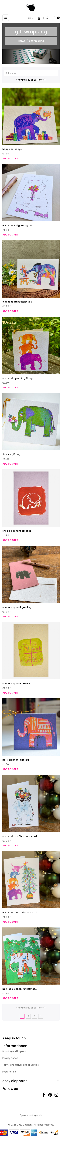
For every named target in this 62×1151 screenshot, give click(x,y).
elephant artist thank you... (17, 301)
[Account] (40, 18)
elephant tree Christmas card (19, 912)
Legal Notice (9, 1071)
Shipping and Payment (15, 1051)
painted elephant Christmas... (19, 989)
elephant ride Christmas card (19, 836)
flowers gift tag (11, 454)
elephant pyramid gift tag (17, 378)
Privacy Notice (10, 1058)
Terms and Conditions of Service (20, 1064)
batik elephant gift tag (15, 759)
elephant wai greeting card (18, 225)
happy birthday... (12, 149)
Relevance (32, 73)
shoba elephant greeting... (17, 530)
